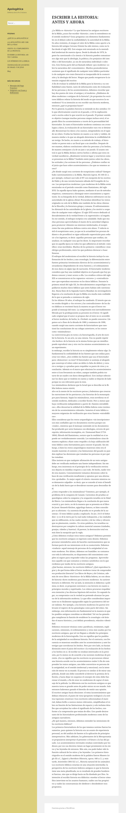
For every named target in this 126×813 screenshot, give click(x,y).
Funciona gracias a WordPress (63, 808)
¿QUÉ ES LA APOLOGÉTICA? (17, 38)
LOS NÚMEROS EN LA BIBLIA (18, 61)
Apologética (15, 9)
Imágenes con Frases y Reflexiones (18, 91)
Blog (9, 71)
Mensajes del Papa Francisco (17, 87)
